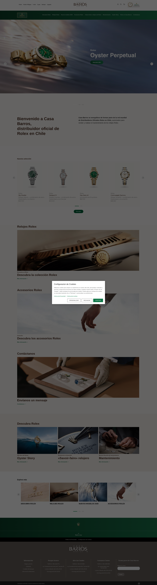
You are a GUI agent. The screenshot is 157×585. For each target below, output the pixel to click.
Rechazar (87, 300)
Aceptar (98, 300)
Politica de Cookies (72, 296)
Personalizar (74, 300)
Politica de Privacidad (59, 296)
